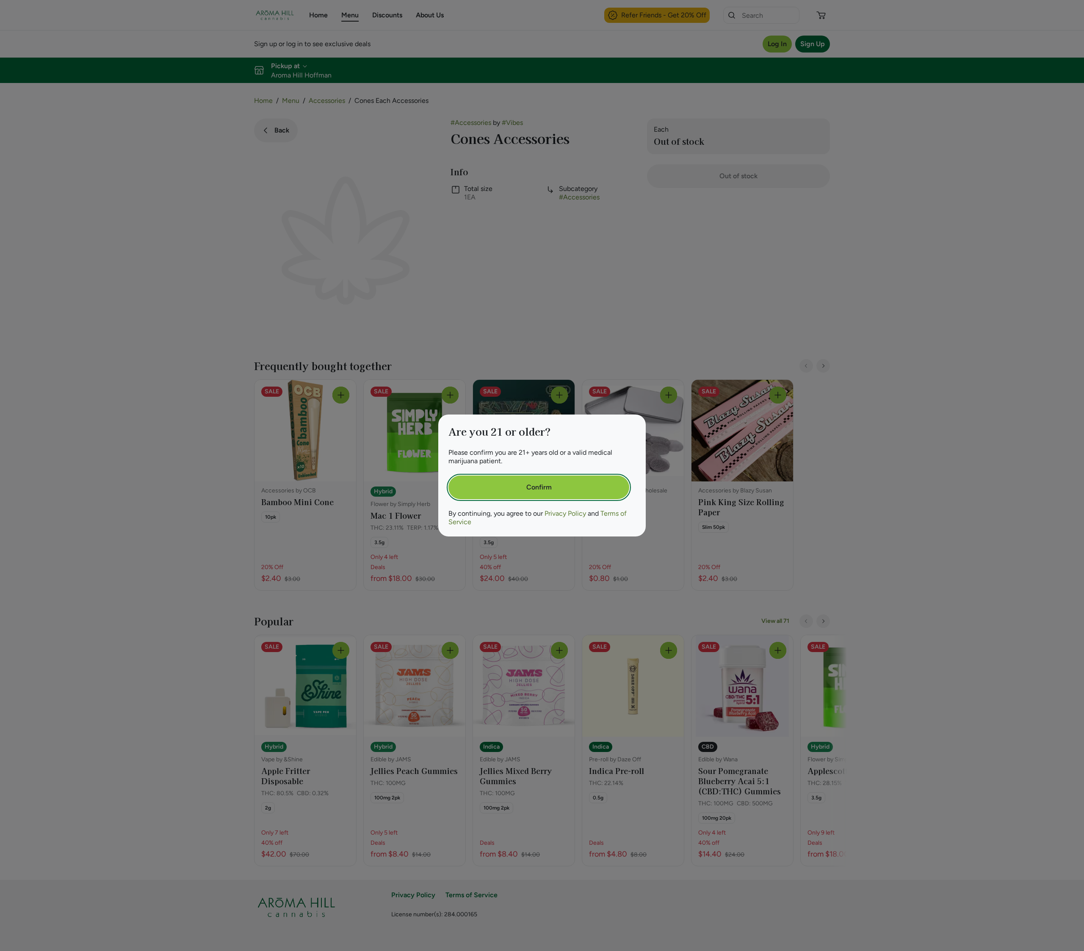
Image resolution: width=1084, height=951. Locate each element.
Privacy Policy (565, 513)
